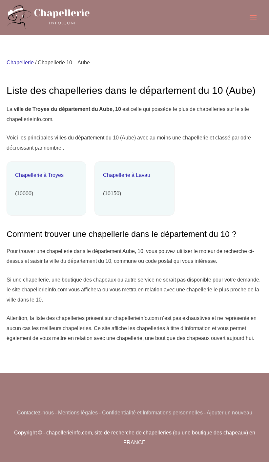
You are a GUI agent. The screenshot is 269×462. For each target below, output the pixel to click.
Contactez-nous (35, 412)
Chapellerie (20, 62)
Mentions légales (78, 412)
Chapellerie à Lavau (126, 175)
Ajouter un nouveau (229, 412)
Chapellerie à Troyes (39, 175)
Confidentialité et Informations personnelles (152, 412)
